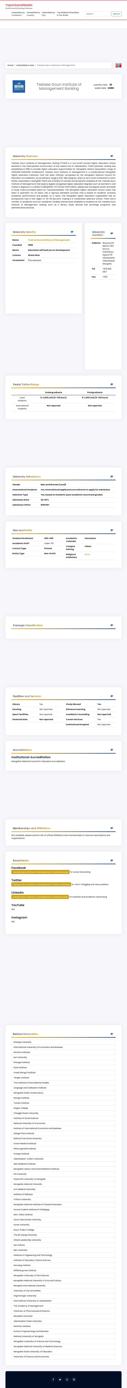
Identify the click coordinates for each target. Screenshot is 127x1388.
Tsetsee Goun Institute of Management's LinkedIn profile (40, 896)
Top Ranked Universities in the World (68, 14)
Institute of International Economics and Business (37, 1128)
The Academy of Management (28, 1305)
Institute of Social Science (26, 1118)
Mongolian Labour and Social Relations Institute (36, 1169)
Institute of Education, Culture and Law (32, 1260)
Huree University (21, 1224)
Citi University (20, 1174)
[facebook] (53, 1379)
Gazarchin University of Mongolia (29, 1179)
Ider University (20, 1250)
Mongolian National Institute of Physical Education (38, 1204)
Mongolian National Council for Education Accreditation (38, 761)
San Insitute (19, 1245)
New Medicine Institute (24, 1163)
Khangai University (22, 1042)
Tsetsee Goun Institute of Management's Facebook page (40, 872)
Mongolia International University (30, 1285)
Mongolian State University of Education (33, 1351)
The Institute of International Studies (31, 1082)
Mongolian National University (28, 1184)
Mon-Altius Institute (23, 1214)
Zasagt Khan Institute (24, 1133)
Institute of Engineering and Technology (33, 1255)
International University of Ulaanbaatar (33, 1300)
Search (116, 13)
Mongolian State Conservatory (28, 1092)
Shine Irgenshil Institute (25, 1148)
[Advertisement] (63, 39)
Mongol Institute (21, 1097)
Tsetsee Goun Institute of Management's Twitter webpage (41, 884)
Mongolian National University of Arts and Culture (37, 1280)
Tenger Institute (21, 1077)
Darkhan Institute (22, 1326)
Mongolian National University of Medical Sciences (38, 1346)
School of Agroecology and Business (31, 1331)
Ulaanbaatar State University (28, 1321)
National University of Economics (29, 1123)
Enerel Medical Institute (25, 1143)
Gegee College (21, 1108)
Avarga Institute (21, 1153)
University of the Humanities (27, 1290)
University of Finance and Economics (31, 1356)
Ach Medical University (24, 1189)
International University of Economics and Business (38, 1047)
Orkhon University (22, 1199)
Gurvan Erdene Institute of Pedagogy (31, 1209)
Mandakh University (23, 1316)
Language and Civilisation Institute (30, 1087)
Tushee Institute (21, 1103)
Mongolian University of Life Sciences (31, 1275)
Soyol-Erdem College (24, 1229)
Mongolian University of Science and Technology (37, 1341)
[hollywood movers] (74, 1379)
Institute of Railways (23, 1194)
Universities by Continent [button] (18, 14)
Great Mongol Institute (25, 1072)
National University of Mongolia (28, 1336)
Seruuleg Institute (22, 1265)
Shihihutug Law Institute (25, 1270)
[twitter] (60, 1379)
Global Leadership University (27, 1240)
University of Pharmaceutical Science (32, 1311)
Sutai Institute (20, 1067)
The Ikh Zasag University (25, 1234)
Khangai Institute (22, 1062)
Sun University (20, 1057)
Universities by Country (33, 14)
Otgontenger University (25, 1295)
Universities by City (48, 14)
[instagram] (67, 1379)
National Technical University (28, 1138)
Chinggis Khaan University (26, 1113)
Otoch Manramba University (27, 1219)
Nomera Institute (22, 1052)
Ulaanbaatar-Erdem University (29, 1158)
